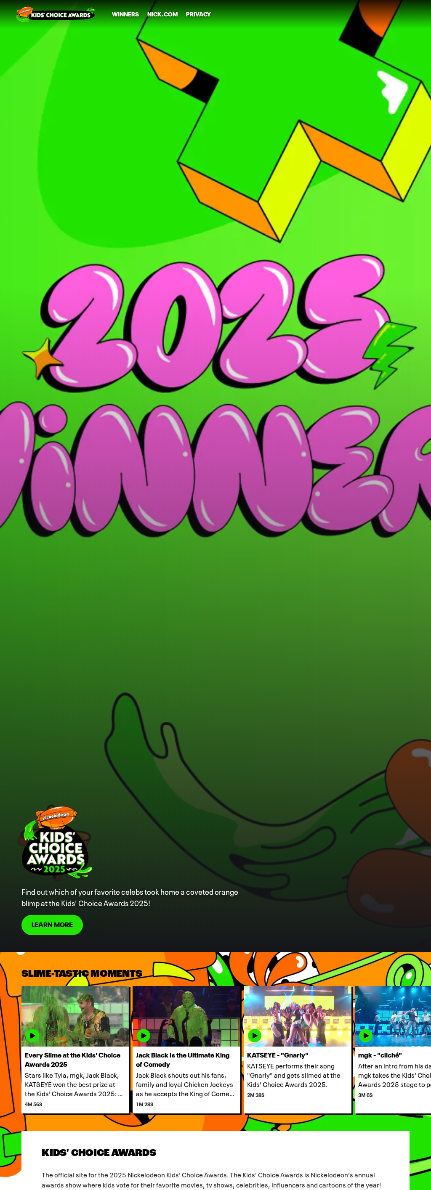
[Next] (420, 1049)
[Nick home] (55, 14)
